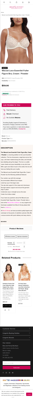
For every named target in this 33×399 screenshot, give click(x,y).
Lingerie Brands (8, 337)
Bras (11, 138)
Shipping (4, 95)
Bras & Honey (6, 210)
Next (31, 40)
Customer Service (9, 329)
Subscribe (16, 368)
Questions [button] (19, 243)
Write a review (11, 236)
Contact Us (22, 129)
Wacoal (8, 136)
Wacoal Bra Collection (13, 202)
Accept (29, 394)
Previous (1, 40)
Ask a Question (23, 236)
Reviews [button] (10, 243)
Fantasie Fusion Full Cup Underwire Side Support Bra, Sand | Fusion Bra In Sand (8, 286)
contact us (8, 207)
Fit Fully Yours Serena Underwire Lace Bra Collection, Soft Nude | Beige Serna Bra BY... (24, 287)
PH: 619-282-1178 (8, 358)
